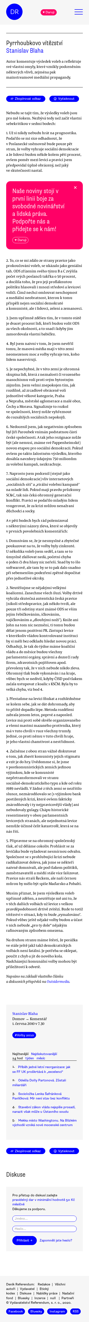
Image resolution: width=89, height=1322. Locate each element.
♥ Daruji (48, 12)
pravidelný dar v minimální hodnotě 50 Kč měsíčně (43, 1202)
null (53, 1298)
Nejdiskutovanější (44, 1054)
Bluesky (23, 1298)
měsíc (41, 1058)
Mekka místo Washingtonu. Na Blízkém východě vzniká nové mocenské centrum (44, 1122)
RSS (76, 1311)
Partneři (67, 1298)
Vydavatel (27, 1289)
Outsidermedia (58, 981)
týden (29, 1058)
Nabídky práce (46, 1293)
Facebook (16, 1311)
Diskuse (25, 1293)
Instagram (57, 1311)
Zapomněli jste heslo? (56, 1240)
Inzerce (39, 1298)
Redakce (44, 1284)
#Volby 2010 (24, 1035)
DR (14, 12)
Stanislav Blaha (24, 51)
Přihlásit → (24, 1240)
